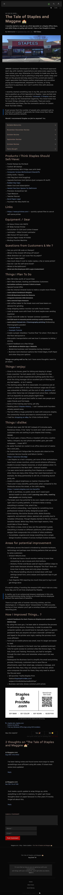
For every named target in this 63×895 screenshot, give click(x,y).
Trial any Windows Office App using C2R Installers (23, 727)
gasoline (48, 390)
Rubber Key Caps (13, 183)
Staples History (25, 406)
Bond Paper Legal (14, 199)
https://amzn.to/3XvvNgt (17, 457)
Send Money (31, 888)
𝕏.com (55, 7)
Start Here (31, 885)
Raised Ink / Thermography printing (31, 322)
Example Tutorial (15, 330)
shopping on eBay (22, 417)
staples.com (20, 723)
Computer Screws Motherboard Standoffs (23, 172)
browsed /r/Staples (41, 96)
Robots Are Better (13, 725)
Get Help (54, 736)
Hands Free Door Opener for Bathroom (22, 188)
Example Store (14, 327)
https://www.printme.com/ (18, 211)
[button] (49, 4)
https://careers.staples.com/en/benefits (23, 489)
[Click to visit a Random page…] (60, 8)
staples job (11, 723)
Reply (9, 772)
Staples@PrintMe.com (23, 678)
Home (30, 881)
